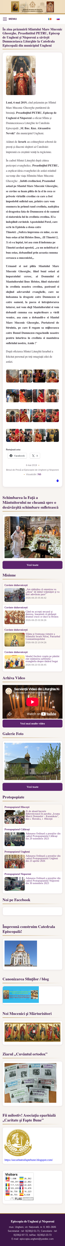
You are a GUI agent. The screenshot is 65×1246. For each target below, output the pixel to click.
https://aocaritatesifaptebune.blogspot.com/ (29, 1159)
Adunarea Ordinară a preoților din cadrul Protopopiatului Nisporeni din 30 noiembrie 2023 (43, 881)
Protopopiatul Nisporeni (18, 874)
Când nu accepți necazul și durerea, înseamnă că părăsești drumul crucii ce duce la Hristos (42, 614)
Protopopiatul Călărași (17, 829)
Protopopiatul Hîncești (17, 807)
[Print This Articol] (57, 481)
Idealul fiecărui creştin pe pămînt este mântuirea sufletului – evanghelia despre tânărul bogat (42, 659)
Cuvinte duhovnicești (16, 585)
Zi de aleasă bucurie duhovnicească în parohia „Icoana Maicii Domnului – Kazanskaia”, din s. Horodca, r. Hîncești (43, 815)
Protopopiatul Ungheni (17, 852)
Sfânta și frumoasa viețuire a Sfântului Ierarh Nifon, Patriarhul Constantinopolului (43, 636)
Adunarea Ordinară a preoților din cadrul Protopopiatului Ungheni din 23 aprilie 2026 (43, 858)
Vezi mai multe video (32, 723)
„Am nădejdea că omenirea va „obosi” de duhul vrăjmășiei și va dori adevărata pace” (42, 592)
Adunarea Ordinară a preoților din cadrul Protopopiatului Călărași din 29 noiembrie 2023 (43, 836)
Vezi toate (32, 565)
